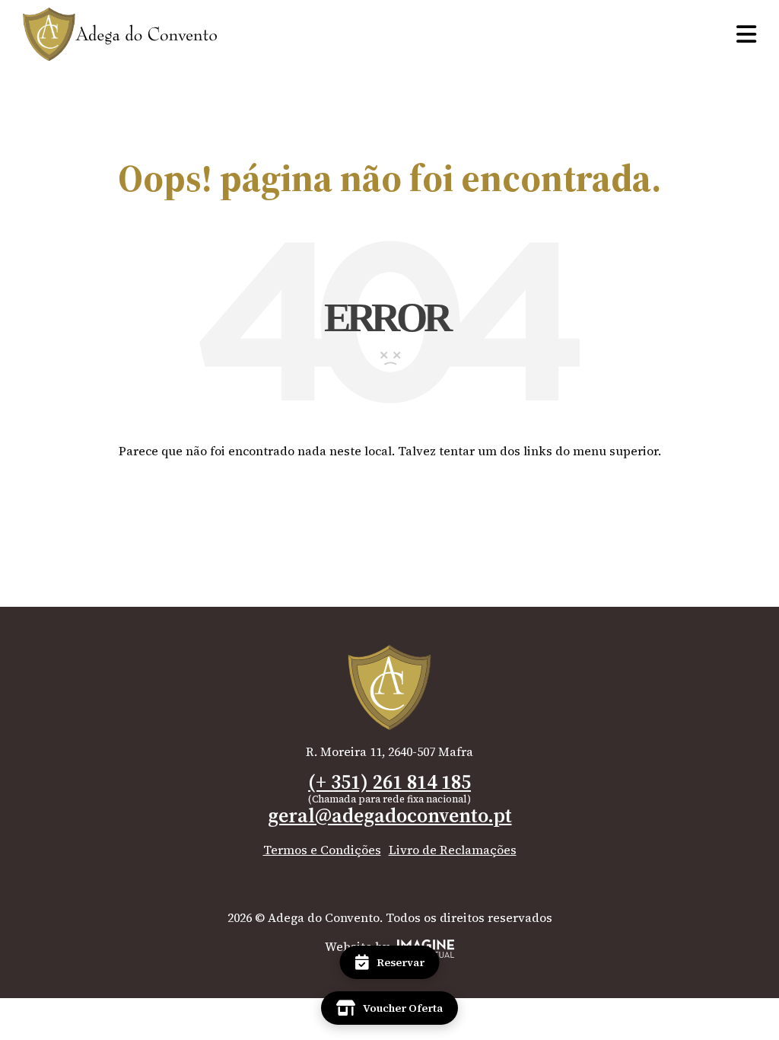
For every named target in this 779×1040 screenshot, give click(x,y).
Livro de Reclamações (453, 850)
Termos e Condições (322, 850)
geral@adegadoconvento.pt (390, 815)
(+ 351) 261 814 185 (389, 782)
